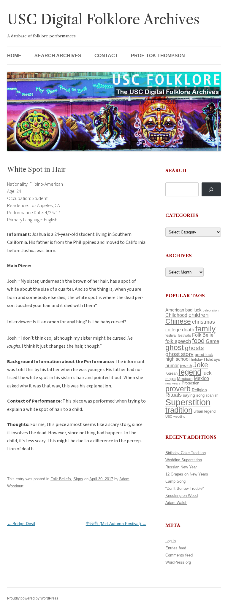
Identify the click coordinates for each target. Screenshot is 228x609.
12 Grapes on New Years (186, 474)
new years (172, 383)
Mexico (201, 378)
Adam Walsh (176, 502)
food (198, 340)
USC (168, 416)
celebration (210, 310)
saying (189, 395)
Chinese (178, 321)
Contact (106, 55)
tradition (178, 410)
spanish (212, 395)
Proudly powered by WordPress (32, 598)
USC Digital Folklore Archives (103, 19)
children (199, 315)
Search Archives (57, 55)
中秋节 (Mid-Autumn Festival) (116, 523)
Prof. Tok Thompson (158, 55)
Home (14, 55)
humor (172, 365)
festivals (184, 335)
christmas (203, 322)
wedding (179, 416)
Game (212, 341)
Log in (170, 541)
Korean (171, 373)
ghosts (194, 347)
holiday (197, 359)
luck (207, 373)
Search (175, 170)
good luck (204, 354)
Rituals (173, 395)
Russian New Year (181, 467)
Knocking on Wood (181, 495)
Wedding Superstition (183, 460)
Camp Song (175, 481)
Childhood (176, 315)
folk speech (178, 341)
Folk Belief (203, 335)
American (174, 310)
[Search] (211, 189)
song (200, 395)
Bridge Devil (21, 523)
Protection (190, 383)
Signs (78, 479)
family (205, 328)
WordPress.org (178, 562)
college (173, 329)
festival (171, 335)
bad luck (193, 310)
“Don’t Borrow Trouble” (184, 488)
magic (170, 378)
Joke (200, 365)
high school (177, 359)
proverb (178, 388)
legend (190, 372)
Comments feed (179, 555)
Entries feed (175, 548)
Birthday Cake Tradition (185, 453)
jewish (186, 365)
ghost (174, 348)
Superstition (187, 402)
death (188, 330)
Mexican (185, 378)
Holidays (212, 359)
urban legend (205, 411)
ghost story (179, 354)
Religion (199, 389)
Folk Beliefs (60, 479)
